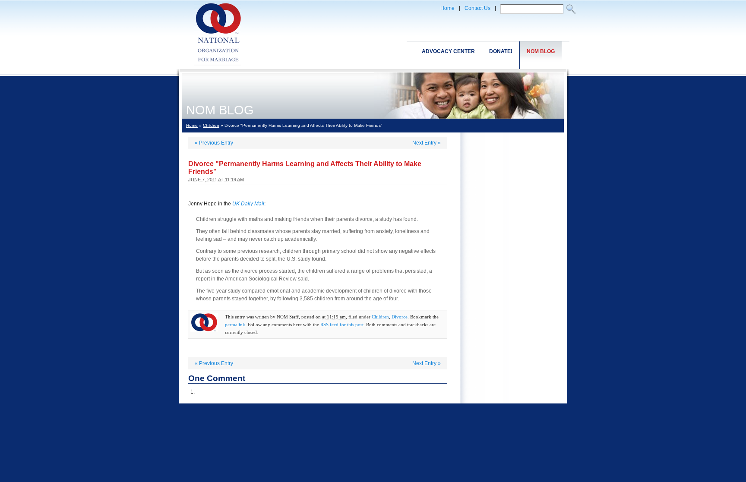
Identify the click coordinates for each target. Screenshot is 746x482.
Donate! (500, 51)
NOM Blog (541, 51)
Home (447, 8)
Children (211, 125)
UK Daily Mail (248, 204)
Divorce (400, 316)
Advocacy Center (448, 51)
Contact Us (477, 8)
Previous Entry (214, 143)
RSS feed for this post (342, 324)
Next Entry (426, 143)
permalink (235, 324)
